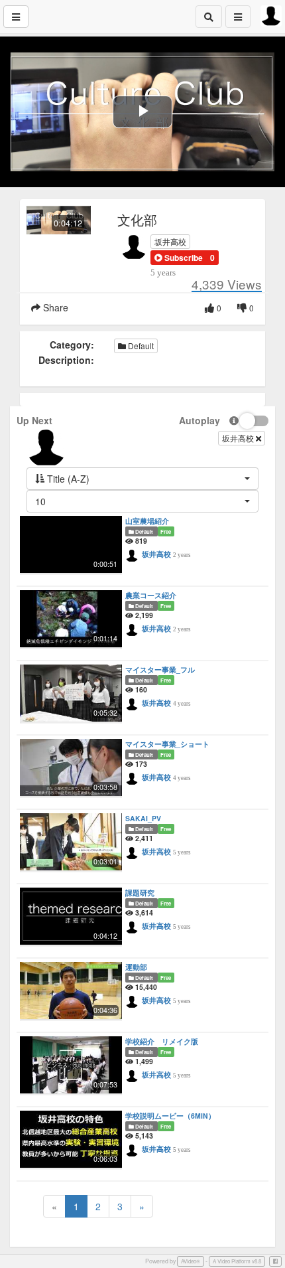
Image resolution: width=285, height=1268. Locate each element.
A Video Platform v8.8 (237, 1261)
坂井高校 (170, 241)
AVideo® (190, 1261)
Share (54, 307)
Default (140, 345)
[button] (178, 257)
